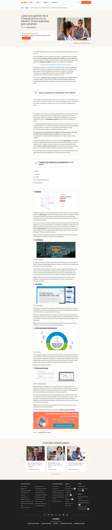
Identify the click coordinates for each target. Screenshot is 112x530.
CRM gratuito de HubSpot (26, 490)
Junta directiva (68, 492)
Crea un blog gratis (24, 497)
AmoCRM (38, 284)
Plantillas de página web (57, 501)
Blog (66, 497)
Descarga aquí (26, 38)
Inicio (22, 7)
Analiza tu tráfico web (40, 486)
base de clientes (67, 140)
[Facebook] (45, 515)
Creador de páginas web (40, 490)
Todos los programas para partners (83, 497)
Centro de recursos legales (33, 523)
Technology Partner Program (83, 503)
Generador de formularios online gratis (27, 504)
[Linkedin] (60, 515)
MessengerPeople (41, 368)
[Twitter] (56, 515)
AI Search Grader (55, 486)
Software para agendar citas (41, 503)
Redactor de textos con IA (40, 492)
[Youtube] (52, 515)
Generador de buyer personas (58, 492)
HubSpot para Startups (82, 506)
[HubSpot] (56, 519)
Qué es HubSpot (24, 486)
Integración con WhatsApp (40, 499)
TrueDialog (39, 240)
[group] (35, 459)
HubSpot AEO (23, 488)
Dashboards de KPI (39, 501)
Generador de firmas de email (58, 490)
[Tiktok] (67, 515)
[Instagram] (48, 515)
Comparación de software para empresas (58, 498)
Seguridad (55, 523)
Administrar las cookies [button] (79, 523)
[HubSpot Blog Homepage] (24, 2)
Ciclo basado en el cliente (52, 119)
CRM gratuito (43, 214)
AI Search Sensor (55, 488)
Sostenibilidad (69, 499)
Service (27, 7)
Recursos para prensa (69, 503)
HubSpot (38, 192)
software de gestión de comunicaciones (54, 162)
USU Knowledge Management (46, 328)
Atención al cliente (81, 486)
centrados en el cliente (44, 62)
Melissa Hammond (31, 27)
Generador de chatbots (25, 499)
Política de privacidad (46, 523)
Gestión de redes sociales (26, 507)
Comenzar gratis (86, 2)
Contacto (67, 501)
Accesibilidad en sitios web (66, 523)
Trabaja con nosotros (70, 488)
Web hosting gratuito (25, 492)
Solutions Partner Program (83, 500)
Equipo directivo (68, 490)
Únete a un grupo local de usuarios (83, 489)
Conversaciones (41, 228)
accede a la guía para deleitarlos (67, 409)
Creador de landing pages (40, 497)
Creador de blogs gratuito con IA (27, 501)
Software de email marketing (41, 488)
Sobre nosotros (68, 486)
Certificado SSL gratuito (40, 505)
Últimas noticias (68, 505)
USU (40, 352)
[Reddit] (63, 515)
